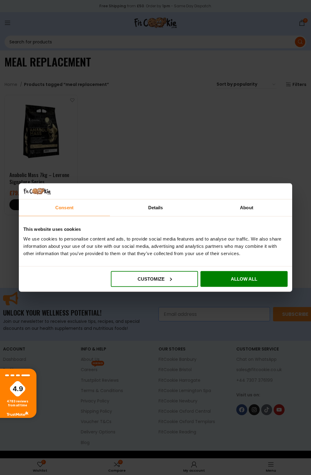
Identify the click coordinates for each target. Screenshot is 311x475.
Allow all (244, 278)
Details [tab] (155, 207)
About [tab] (246, 207)
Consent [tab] (64, 207)
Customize (151, 278)
